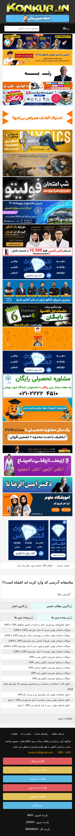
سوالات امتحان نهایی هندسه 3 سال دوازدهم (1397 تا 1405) (41, 651)
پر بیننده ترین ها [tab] (60, 617)
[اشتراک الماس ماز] (37, 267)
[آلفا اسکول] (37, 117)
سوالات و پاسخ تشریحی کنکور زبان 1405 (50, 673)
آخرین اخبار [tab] (18, 606)
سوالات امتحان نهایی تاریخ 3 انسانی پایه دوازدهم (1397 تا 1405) (39, 640)
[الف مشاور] (37, 409)
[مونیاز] (37, 291)
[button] (68, 28)
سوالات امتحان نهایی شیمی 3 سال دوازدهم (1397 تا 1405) (42, 630)
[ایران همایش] (37, 385)
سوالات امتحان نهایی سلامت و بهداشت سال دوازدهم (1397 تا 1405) (37, 635)
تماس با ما (26, 733)
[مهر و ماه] (37, 41)
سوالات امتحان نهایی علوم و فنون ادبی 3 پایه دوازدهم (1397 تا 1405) (37, 646)
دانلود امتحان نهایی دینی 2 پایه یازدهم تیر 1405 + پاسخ (44, 705)
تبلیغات (14, 733)
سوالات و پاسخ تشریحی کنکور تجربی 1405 (49, 657)
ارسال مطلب (57, 733)
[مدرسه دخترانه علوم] (37, 504)
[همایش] (37, 235)
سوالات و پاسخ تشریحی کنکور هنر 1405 (51, 678)
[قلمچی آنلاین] (37, 251)
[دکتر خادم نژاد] (37, 314)
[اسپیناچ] (37, 465)
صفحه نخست (63, 565)
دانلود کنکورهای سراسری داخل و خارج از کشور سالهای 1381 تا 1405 (37, 624)
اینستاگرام (38, 805)
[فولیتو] (37, 85)
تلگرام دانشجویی (37, 796)
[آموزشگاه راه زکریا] (37, 449)
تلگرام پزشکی (37, 761)
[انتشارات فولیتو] (37, 188)
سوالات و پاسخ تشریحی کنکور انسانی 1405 (49, 667)
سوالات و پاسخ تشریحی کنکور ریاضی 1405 (49, 662)
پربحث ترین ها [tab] (22, 617)
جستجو (8, 28)
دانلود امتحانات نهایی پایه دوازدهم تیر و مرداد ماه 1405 (43, 694)
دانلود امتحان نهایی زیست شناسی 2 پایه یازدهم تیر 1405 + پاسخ (39, 700)
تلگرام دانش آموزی (37, 787)
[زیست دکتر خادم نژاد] (37, 97)
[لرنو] (37, 164)
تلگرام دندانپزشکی (38, 770)
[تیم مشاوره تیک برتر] (37, 433)
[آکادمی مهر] (37, 338)
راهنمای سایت (41, 733)
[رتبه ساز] (37, 73)
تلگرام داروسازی (38, 779)
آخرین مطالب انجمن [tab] (58, 606)
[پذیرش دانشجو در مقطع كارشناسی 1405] (37, 212)
